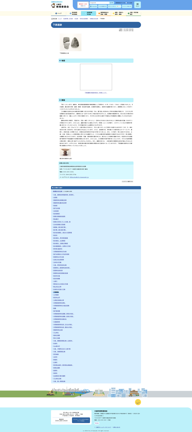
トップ (60, 18)
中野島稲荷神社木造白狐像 (61, 305)
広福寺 (55, 362)
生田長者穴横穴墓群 (59, 375)
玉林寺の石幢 (57, 262)
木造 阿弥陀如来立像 (60, 265)
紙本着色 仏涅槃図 (59, 240)
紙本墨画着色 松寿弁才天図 (62, 246)
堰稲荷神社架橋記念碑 (60, 200)
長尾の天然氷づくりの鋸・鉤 (62, 221)
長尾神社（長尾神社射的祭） (62, 267)
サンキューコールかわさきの (81, 420)
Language (94, 6)
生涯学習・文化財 (68, 18)
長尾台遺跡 (56, 367)
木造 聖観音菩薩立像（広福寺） (63, 340)
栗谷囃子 (56, 219)
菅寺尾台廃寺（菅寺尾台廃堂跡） (63, 365)
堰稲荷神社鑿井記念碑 (60, 202)
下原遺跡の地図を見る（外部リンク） (96, 92)
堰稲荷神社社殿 (58, 330)
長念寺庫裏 (56, 278)
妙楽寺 (55, 343)
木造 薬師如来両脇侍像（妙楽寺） (64, 194)
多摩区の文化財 (94, 18)
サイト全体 (129, 2)
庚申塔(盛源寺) (57, 248)
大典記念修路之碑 (58, 300)
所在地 (97, 423)
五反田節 (56, 211)
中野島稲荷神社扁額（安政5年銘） (63, 316)
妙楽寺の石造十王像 (59, 289)
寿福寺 (55, 359)
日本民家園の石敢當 (59, 224)
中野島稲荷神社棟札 (59, 302)
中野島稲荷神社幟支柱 (60, 319)
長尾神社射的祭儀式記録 (60, 273)
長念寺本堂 (56, 275)
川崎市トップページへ (57, 1)
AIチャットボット (114, 6)
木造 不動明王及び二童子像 (62, 348)
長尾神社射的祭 (58, 270)
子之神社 (56, 332)
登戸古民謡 (56, 208)
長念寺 (55, 235)
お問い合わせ (116, 427)
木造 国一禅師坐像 (59, 381)
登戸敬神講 (56, 311)
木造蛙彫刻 (56, 321)
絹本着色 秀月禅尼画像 (60, 238)
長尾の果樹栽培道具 (59, 216)
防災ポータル (83, 4)
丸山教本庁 (56, 346)
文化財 (76, 18)
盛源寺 (55, 370)
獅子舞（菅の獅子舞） (60, 229)
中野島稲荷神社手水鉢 (60, 251)
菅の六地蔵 (56, 338)
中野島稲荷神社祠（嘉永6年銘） (63, 327)
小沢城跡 (56, 294)
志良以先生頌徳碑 (58, 259)
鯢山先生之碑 (57, 286)
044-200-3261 (102, 420)
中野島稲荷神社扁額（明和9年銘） (63, 313)
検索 (112, 2)
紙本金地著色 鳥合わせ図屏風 (62, 232)
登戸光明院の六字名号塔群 (61, 254)
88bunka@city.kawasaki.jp (79, 177)
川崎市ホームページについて (103, 427)
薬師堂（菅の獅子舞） (60, 227)
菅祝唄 (55, 205)
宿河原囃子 (56, 213)
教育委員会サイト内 (120, 2)
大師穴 (55, 281)
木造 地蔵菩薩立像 (59, 351)
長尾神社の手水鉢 (58, 257)
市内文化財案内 (84, 18)
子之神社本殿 (57, 378)
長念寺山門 (56, 297)
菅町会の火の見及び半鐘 (60, 284)
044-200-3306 (68, 171)
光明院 (55, 197)
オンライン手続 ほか (126, 6)
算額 (54, 308)
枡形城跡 (56, 354)
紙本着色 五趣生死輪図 (60, 243)
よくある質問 (102, 6)
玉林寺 (55, 357)
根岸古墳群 (56, 335)
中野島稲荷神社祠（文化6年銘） (63, 324)
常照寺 (55, 373)
